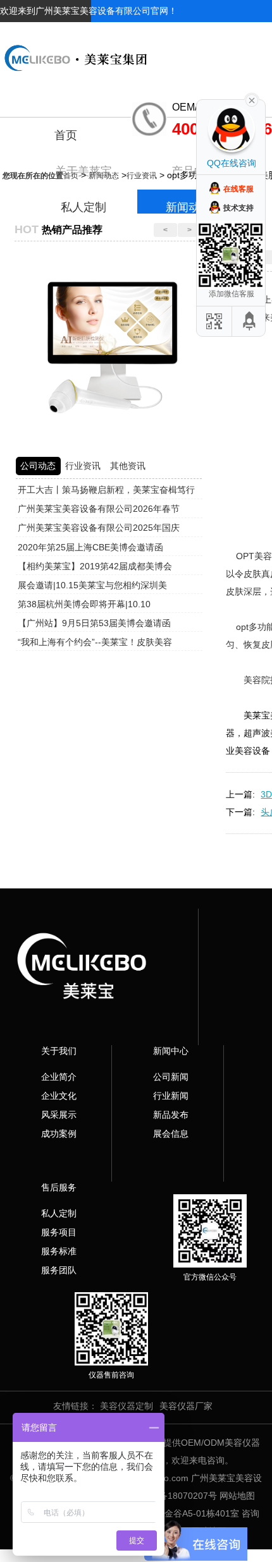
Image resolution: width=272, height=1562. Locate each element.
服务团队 (59, 1270)
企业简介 (59, 1077)
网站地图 (237, 1496)
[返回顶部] (249, 321)
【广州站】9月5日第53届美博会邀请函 (94, 623)
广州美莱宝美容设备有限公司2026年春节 (99, 509)
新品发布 (171, 1115)
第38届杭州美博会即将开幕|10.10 (84, 604)
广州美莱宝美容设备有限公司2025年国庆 (99, 528)
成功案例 (59, 1134)
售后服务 (59, 1187)
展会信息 (171, 1134)
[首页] (136, 48)
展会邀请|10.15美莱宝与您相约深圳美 (92, 585)
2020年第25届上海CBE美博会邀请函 (90, 547)
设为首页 (158, 33)
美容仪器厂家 (186, 1406)
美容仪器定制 (126, 1406)
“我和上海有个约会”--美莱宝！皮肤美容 (95, 642)
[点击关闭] (251, 99)
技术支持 (238, 207)
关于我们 (59, 1051)
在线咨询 (254, 33)
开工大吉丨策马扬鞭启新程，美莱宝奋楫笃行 (106, 490)
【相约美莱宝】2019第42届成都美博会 (95, 566)
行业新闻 (171, 1096)
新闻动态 (104, 175)
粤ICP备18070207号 (176, 1496)
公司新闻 (171, 1077)
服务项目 (59, 1232)
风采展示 (59, 1115)
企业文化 (59, 1096)
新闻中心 (171, 1051)
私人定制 (59, 1213)
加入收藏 (206, 33)
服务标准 (59, 1251)
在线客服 (238, 189)
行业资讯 (142, 175)
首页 (65, 135)
